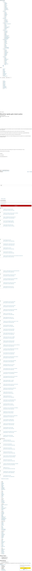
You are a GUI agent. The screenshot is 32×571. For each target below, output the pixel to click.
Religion (6, 7)
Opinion (4, 72)
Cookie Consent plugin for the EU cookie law (25, 569)
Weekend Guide (7, 48)
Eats (5, 24)
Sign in (28, 171)
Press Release (6, 9)
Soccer (5, 12)
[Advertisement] (16, 95)
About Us (3, 552)
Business (4, 18)
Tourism (6, 62)
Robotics (6, 54)
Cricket (5, 13)
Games (5, 42)
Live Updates (4, 198)
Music (5, 40)
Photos (5, 29)
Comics (6, 28)
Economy (6, 20)
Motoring (3, 542)
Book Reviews (6, 38)
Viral (5, 64)
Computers (6, 52)
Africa (5, 4)
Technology (4, 74)
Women (6, 60)
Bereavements (3, 519)
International (6, 21)
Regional (6, 3)
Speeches (6, 32)
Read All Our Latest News (5, 478)
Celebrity (3, 522)
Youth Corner (6, 36)
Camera (6, 50)
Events (5, 46)
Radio (2, 526)
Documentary (6, 63)
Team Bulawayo (7, 47)
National (4, 82)
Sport (5, 58)
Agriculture (6, 8)
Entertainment (5, 39)
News (4, 1)
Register (31, 171)
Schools (6, 15)
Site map (3, 550)
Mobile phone (3, 534)
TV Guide (6, 43)
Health (5, 6)
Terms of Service (27, 563)
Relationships (6, 27)
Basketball (6, 14)
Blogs (2, 515)
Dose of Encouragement (8, 23)
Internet (6, 51)
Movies (5, 41)
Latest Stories (3, 570)
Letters (5, 33)
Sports (4, 11)
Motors (5, 49)
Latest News (3, 77)
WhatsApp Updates (7, 37)
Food (5, 61)
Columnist (6, 30)
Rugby (2, 495)
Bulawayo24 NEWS (2, 0)
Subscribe (16, 205)
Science (6, 55)
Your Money (6, 22)
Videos (4, 56)
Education (6, 5)
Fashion (6, 25)
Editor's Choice (8, 77)
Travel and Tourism (4, 507)
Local (5, 2)
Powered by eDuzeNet (3, 564)
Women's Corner (7, 35)
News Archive (3, 549)
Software (6, 53)
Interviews (6, 31)
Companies (6, 19)
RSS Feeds (3, 551)
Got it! (25, 568)
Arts (5, 44)
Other (5, 17)
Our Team (3, 553)
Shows (5, 45)
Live (5, 10)
